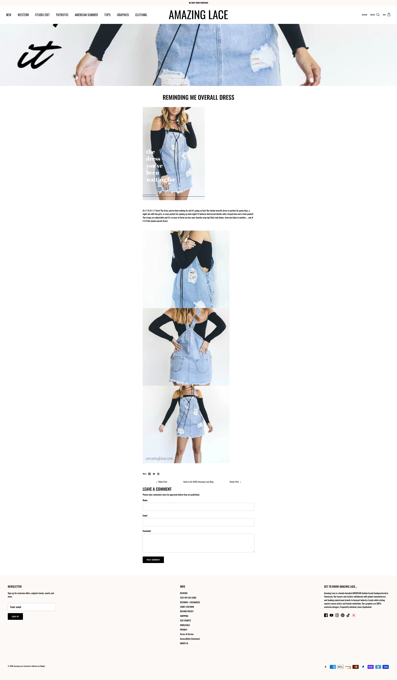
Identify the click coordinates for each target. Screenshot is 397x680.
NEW (8, 14)
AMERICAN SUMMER (86, 14)
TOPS (107, 14)
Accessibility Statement (190, 638)
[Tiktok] (348, 615)
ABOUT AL (184, 643)
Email (145, 515)
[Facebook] (326, 615)
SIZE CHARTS (185, 620)
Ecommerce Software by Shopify (34, 666)
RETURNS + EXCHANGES (190, 602)
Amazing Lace (18, 666)
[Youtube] (331, 615)
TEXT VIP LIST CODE (188, 597)
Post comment (153, 559)
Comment (147, 530)
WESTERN (23, 14)
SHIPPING (184, 615)
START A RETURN (187, 606)
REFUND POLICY (187, 611)
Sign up (15, 616)
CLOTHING (141, 14)
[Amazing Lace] (198, 15)
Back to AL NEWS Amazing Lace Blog (198, 481)
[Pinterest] (342, 615)
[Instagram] (337, 615)
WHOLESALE (185, 625)
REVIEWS (183, 593)
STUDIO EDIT (42, 14)
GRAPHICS (123, 14)
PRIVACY (183, 629)
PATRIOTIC (62, 14)
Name (145, 500)
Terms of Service (187, 634)
